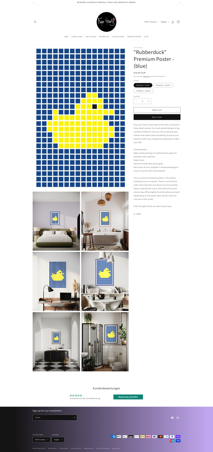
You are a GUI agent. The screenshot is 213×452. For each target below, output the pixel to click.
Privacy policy (63, 448)
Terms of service (76, 448)
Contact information (102, 448)
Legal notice (116, 448)
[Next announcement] (179, 2)
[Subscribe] (74, 417)
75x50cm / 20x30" (143, 91)
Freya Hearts (41, 448)
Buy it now (157, 117)
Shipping (146, 76)
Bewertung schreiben (128, 397)
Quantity (137, 96)
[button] (35, 22)
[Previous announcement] (33, 2)
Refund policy (52, 448)
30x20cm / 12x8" (143, 85)
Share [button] (138, 214)
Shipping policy (89, 448)
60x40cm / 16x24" (163, 85)
